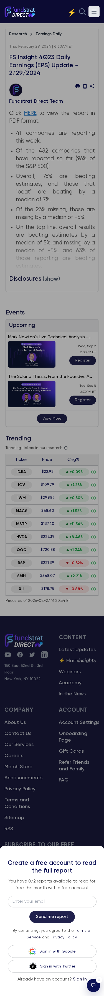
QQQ (22, 550)
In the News (72, 693)
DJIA (21, 472)
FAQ (64, 780)
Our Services (19, 744)
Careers (13, 755)
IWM (21, 498)
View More (52, 418)
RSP (21, 563)
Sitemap (14, 817)
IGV (21, 485)
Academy (70, 682)
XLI (21, 589)
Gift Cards (71, 751)
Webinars (70, 671)
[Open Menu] (94, 11)
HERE (30, 113)
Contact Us (17, 733)
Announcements (23, 777)
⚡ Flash (77, 660)
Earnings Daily (49, 34)
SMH (21, 576)
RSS (8, 828)
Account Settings (79, 722)
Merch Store (18, 766)
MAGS (21, 511)
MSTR (21, 524)
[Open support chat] (93, 985)
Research (18, 34)
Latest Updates (77, 649)
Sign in (80, 979)
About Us (15, 722)
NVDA (21, 537)
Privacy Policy (19, 788)
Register (82, 360)
